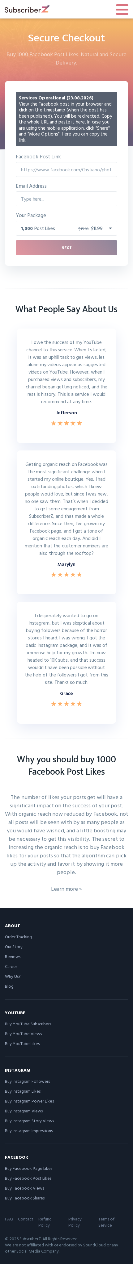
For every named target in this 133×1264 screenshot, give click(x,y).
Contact (25, 1219)
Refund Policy (45, 1222)
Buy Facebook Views (24, 1188)
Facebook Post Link (38, 156)
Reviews (12, 956)
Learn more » (66, 889)
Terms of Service (106, 1222)
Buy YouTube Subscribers (28, 1023)
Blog (9, 986)
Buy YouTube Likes (22, 1043)
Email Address (31, 186)
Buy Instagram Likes (23, 1091)
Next (67, 248)
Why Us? (13, 976)
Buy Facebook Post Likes (28, 1178)
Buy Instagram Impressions (29, 1130)
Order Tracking (18, 936)
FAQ (9, 1219)
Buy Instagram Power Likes (29, 1101)
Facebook (16, 1157)
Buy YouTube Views (23, 1033)
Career (11, 966)
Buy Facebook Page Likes (28, 1168)
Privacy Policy (75, 1222)
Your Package (31, 215)
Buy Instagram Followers (27, 1081)
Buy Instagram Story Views (29, 1120)
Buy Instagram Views (24, 1110)
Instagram (17, 1070)
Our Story (14, 946)
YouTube (15, 1012)
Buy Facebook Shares (25, 1198)
